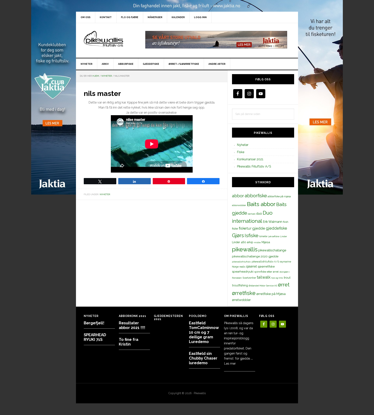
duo (259, 213)
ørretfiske (244, 293)
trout (287, 277)
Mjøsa (265, 242)
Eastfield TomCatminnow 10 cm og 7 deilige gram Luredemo (204, 332)
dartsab (251, 214)
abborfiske (256, 195)
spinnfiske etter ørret (266, 271)
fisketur (245, 228)
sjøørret (251, 266)
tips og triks (277, 278)
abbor (238, 195)
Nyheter (105, 194)
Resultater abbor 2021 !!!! (132, 325)
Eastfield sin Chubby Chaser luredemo (203, 358)
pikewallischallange (272, 250)
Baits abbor (261, 204)
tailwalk (264, 277)
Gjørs (238, 235)
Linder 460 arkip (242, 242)
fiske (235, 228)
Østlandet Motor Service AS (263, 285)
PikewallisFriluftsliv (109, 39)
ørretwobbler (241, 300)
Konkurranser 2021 (250, 159)
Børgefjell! (94, 323)
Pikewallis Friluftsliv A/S (254, 166)
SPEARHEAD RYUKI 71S (95, 337)
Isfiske (251, 235)
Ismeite (263, 236)
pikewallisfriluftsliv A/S (265, 261)
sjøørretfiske (266, 266)
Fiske (240, 152)
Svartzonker (249, 277)
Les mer (230, 363)
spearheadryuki (242, 271)
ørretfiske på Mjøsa (271, 294)
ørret (283, 285)
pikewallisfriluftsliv (241, 262)
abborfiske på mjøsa (279, 196)
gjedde (258, 228)
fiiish (285, 221)
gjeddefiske (276, 228)
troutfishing (240, 285)
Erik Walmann (272, 222)
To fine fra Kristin (128, 342)
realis (242, 266)
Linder (283, 236)
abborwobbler (239, 205)
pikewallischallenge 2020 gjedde (255, 256)
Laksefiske (273, 236)
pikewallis (245, 249)
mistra (257, 242)
